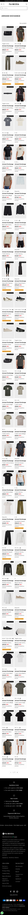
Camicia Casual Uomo (19, 463)
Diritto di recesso (6, 886)
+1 (20, 43)
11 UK (10, 340)
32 (2, 73)
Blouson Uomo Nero (20, 224)
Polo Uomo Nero (6, 732)
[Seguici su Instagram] (14, 891)
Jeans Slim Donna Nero (7, 283)
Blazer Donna (18, 582)
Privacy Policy (6, 870)
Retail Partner (13, 909)
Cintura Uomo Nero (20, 344)
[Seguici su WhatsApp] (17, 891)
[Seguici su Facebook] (10, 891)
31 (4, 220)
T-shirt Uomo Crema (20, 137)
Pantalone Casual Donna (19, 521)
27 (3, 279)
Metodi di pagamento (5, 879)
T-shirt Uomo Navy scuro (7, 166)
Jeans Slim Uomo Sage (7, 77)
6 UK (19, 73)
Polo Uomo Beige (7, 195)
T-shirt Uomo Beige (20, 433)
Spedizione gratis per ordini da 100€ (14, 0)
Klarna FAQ (5, 883)
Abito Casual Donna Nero (20, 283)
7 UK (10, 309)
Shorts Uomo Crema (20, 761)
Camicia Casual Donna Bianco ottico (7, 612)
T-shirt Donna (6, 254)
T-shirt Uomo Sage (20, 48)
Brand (17, 871)
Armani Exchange (7, 46)
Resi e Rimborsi (6, 876)
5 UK (16, 73)
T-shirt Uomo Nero (20, 108)
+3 (25, 309)
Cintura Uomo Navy (7, 48)
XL (4, 162)
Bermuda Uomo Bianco (19, 195)
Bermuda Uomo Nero (6, 225)
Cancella (25, 8)
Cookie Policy (6, 873)
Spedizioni (18, 879)
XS (15, 43)
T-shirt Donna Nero (7, 492)
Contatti (18, 881)
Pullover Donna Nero (6, 583)
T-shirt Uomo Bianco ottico (20, 673)
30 (4, 279)
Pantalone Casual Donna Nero (7, 552)
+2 (25, 73)
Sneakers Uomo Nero (19, 314)
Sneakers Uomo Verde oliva (19, 77)
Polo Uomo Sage (6, 761)
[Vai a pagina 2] (17, 772)
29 (3, 220)
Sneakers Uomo (6, 314)
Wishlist (18, 869)
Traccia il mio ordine (19, 875)
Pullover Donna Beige (19, 552)
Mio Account (19, 866)
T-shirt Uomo (18, 404)
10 (5, 548)
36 (6, 73)
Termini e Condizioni (5, 867)
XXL (6, 458)
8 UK (22, 73)
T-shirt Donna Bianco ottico (18, 254)
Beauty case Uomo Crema (20, 643)
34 (4, 73)
